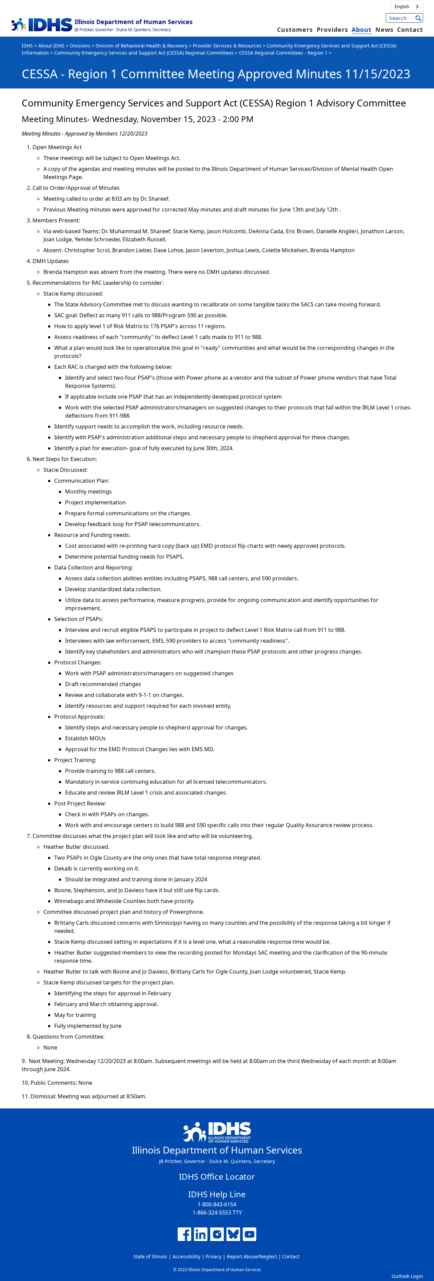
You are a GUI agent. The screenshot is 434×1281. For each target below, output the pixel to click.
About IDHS (51, 45)
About (362, 29)
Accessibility (186, 1256)
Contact (410, 29)
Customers (295, 29)
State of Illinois (150, 1256)
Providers (332, 29)
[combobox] (407, 6)
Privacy (213, 1256)
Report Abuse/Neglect (252, 1256)
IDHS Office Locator (217, 1176)
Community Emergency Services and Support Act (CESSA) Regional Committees (144, 52)
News (384, 29)
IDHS (27, 45)
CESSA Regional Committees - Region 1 (283, 52)
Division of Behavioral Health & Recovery (142, 45)
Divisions (80, 45)
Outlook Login (407, 1276)
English (402, 6)
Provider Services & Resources (227, 45)
